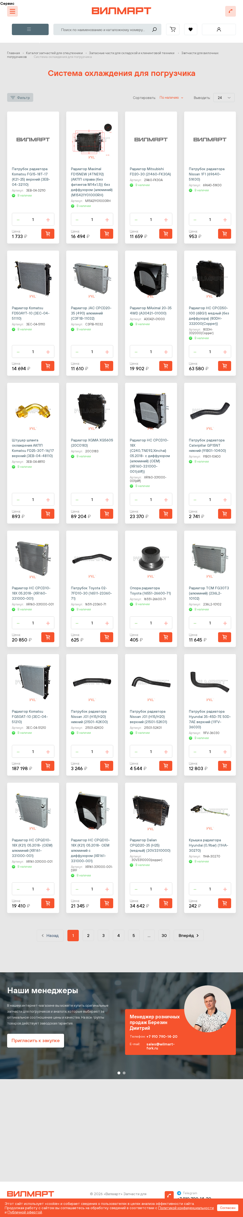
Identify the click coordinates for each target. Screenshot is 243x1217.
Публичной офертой (25, 1212)
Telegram (190, 1193)
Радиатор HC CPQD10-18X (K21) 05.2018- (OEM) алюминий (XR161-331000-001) (32, 848)
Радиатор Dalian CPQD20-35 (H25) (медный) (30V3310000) (150, 845)
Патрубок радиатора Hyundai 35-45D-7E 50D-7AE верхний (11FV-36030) (210, 719)
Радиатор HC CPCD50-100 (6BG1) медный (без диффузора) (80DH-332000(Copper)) (209, 316)
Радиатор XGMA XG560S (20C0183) (92, 442)
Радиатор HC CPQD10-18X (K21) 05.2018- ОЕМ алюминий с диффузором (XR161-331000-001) (90, 850)
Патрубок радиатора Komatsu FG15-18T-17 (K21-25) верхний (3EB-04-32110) (31, 177)
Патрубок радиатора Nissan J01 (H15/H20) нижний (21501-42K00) (89, 716)
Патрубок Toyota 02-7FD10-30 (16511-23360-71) (91, 593)
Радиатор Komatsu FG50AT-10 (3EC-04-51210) (30, 716)
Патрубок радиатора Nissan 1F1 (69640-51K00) (206, 174)
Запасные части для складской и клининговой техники (132, 53)
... (149, 935)
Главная (13, 53)
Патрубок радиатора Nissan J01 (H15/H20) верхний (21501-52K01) (148, 716)
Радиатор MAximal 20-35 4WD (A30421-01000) (151, 310)
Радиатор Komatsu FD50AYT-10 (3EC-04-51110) (31, 313)
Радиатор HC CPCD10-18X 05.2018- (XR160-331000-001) (31, 593)
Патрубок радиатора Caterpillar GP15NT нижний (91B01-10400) (207, 445)
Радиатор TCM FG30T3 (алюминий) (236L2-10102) (209, 593)
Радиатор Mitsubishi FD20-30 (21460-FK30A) (150, 171)
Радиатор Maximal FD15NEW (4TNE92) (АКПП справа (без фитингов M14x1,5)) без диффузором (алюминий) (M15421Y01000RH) (92, 182)
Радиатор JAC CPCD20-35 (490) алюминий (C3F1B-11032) (91, 313)
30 (164, 935)
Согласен (227, 1208)
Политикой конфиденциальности (186, 1208)
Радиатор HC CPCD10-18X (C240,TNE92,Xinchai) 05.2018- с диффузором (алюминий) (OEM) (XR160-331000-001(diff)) (150, 455)
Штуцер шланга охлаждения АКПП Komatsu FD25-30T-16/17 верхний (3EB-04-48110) (33, 448)
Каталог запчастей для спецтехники (54, 53)
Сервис (7, 3)
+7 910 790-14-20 (162, 1036)
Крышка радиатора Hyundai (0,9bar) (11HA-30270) (208, 845)
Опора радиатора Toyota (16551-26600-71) (150, 590)
